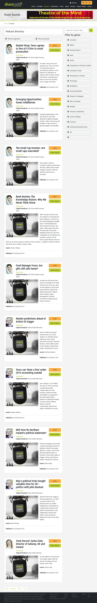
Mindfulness (74, 86)
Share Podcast (54, 50)
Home (33, 6)
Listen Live (87, 3)
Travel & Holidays (75, 117)
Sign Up (74, 3)
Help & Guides (81, 6)
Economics (73, 40)
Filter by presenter (43, 39)
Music (62, 6)
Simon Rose (19, 55)
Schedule (39, 6)
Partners (72, 6)
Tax (71, 132)
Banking (72, 106)
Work (71, 55)
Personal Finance (75, 50)
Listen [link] (55, 45)
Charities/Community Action (78, 127)
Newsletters (54, 6)
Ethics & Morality (75, 101)
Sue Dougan (19, 550)
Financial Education (76, 91)
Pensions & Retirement (77, 111)
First (6, 589)
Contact (89, 6)
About (67, 6)
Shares (72, 60)
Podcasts (46, 6)
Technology (73, 81)
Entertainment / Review (77, 76)
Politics (72, 45)
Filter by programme (14, 39)
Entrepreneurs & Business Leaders (80, 65)
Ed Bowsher (19, 325)
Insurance (73, 122)
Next (19, 589)
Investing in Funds (75, 70)
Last (24, 589)
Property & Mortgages (76, 96)
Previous (13, 589)
